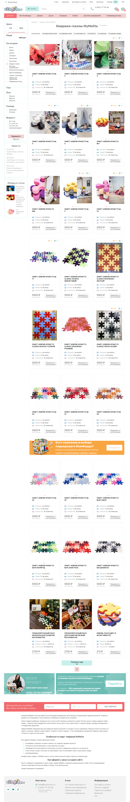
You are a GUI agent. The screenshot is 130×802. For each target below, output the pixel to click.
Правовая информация (75, 793)
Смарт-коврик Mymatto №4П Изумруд (43, 567)
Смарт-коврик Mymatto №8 (43, 210)
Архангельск (12, 2)
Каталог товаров (101, 787)
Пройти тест (114, 448)
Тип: (8, 88)
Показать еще (77, 662)
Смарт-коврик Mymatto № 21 (76, 413)
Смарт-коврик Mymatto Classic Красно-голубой (43, 345)
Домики (40, 16)
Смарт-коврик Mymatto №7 (108, 143)
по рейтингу (92, 33)
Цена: (9, 24)
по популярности (79, 33)
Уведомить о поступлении (51, 93)
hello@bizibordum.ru (46, 785)
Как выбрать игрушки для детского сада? (20, 189)
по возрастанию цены (49, 33)
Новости (16, 146)
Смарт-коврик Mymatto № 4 (109, 75)
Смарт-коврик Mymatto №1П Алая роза (75, 567)
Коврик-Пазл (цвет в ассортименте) (106, 634)
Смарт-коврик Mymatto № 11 (44, 278)
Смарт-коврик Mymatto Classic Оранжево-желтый (108, 279)
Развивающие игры (114, 16)
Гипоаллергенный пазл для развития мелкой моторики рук (75, 635)
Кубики (75, 16)
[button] (41, 71)
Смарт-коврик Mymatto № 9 (76, 210)
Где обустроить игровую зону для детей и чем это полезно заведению (20, 201)
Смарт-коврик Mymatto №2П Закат (108, 499)
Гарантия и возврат (102, 790)
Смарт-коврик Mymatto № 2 (76, 75)
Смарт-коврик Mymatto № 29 (76, 499)
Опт (123, 2)
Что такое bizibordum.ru (75, 785)
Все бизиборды (25, 16)
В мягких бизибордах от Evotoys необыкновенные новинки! (15, 170)
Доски (51, 16)
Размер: (10, 106)
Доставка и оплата (102, 785)
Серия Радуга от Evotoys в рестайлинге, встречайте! (15, 161)
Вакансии (98, 793)
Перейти (115, 684)
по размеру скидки (114, 33)
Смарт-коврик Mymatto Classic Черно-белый (108, 345)
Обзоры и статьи (16, 183)
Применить (15, 136)
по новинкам (102, 33)
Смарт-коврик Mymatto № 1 (44, 75)
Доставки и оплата (79, 2)
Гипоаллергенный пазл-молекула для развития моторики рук (43, 635)
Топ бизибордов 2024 (20, 211)
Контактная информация (75, 787)
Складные (63, 16)
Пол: (8, 92)
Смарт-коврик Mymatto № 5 (44, 143)
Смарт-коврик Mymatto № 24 (44, 413)
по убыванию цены (65, 33)
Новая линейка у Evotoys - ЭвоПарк (15, 153)
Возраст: (10, 118)
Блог (91, 2)
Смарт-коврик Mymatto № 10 (109, 210)
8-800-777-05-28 (102, 7)
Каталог (33, 9)
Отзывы (112, 2)
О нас (56, 2)
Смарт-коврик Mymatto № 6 (76, 143)
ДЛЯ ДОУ (10, 16)
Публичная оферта (73, 790)
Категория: (12, 43)
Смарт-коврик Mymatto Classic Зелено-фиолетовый (75, 279)
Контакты (99, 2)
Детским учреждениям (92, 16)
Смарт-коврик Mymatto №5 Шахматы (108, 567)
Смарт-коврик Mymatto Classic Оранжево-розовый (75, 346)
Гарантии (65, 2)
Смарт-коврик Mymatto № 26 (44, 499)
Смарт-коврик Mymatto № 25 (109, 413)
